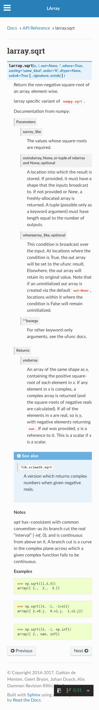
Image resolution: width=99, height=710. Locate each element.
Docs (12, 28)
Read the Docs (27, 700)
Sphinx (33, 695)
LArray (53, 8)
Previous (23, 651)
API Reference (36, 28)
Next (79, 651)
